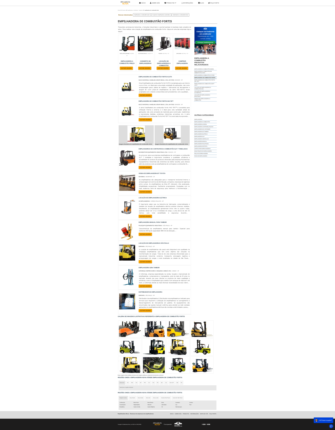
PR (145, 382)
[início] (125, 3)
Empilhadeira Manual (200, 141)
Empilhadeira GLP (199, 136)
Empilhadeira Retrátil (200, 146)
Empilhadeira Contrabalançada (203, 126)
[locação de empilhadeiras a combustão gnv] (202, 329)
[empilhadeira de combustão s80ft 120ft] (130, 329)
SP (140, 382)
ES (136, 382)
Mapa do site (204, 413)
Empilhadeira (198, 119)
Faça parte (214, 3)
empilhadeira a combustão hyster (142, 15)
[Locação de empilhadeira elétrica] (127, 214)
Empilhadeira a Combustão (202, 121)
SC (149, 382)
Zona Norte (132, 397)
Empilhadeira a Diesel (200, 124)
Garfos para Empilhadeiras (202, 148)
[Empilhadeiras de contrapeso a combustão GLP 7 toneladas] (127, 165)
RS (153, 382)
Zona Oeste (140, 397)
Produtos (170, 3)
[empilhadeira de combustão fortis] (136, 134)
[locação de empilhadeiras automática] (130, 347)
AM (177, 382)
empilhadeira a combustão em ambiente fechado (203, 72)
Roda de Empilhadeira (200, 156)
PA (181, 382)
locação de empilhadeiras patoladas (202, 95)
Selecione (122, 382)
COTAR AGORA (126, 68)
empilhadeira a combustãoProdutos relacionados (201, 61)
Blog (202, 3)
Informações (188, 3)
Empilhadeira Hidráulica (201, 139)
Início (143, 3)
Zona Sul (148, 397)
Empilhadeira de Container (202, 129)
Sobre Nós (156, 3)
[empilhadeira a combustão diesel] (178, 329)
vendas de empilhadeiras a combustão (202, 99)
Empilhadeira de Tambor (201, 131)
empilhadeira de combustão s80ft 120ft (204, 84)
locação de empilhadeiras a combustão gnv (202, 88)
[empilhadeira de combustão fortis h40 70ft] (178, 347)
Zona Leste (155, 397)
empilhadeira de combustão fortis (204, 77)
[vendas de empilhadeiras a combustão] (130, 365)
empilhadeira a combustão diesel (180, 15)
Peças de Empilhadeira (201, 153)
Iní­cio (172, 413)
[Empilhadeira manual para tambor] (127, 238)
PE (157, 382)
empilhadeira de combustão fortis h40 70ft (204, 80)
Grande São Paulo (165, 397)
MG (132, 382)
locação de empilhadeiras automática (161, 15)
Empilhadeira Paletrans (201, 143)
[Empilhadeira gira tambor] (127, 284)
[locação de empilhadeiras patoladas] (154, 329)
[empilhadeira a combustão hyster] (202, 347)
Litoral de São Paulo (178, 397)
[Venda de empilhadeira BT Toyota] (127, 189)
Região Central (123, 397)
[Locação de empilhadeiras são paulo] (127, 259)
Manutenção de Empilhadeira (203, 151)
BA (162, 382)
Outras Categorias (204, 115)
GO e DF (172, 382)
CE (166, 382)
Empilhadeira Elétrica (201, 134)
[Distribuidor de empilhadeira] (127, 308)
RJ (128, 382)
